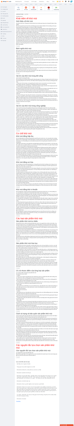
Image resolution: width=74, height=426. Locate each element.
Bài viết (3, 18)
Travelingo (4, 33)
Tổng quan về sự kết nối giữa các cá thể (26, 366)
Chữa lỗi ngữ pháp (5, 15)
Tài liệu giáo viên (5, 13)
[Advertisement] (66, 22)
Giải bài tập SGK (18, 1)
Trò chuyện (26, 1)
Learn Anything (5, 24)
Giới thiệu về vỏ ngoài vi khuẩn (23, 364)
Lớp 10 (60, 4)
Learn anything (19, 14)
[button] (71, 1)
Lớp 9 (55, 4)
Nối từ (3, 36)
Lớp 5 (36, 4)
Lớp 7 (46, 4)
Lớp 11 (65, 4)
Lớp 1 (17, 4)
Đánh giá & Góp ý (5, 22)
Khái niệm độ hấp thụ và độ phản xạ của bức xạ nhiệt (29, 369)
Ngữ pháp (4, 20)
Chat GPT (4, 11)
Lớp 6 (41, 4)
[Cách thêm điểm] (60, 1)
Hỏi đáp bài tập (5, 9)
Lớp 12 (70, 4)
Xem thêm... (18, 401)
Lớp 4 (31, 4)
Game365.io (41, 1)
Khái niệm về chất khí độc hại (23, 381)
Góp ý (48, 1)
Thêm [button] (53, 1)
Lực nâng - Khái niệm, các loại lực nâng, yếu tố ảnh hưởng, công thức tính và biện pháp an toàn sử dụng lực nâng (36, 395)
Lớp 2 (21, 4)
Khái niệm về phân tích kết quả (24, 372)
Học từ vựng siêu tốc (5, 27)
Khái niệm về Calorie (21, 398)
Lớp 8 (50, 4)
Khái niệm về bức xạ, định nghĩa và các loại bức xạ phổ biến (30, 384)
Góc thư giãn (34, 1)
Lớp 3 (26, 4)
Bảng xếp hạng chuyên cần (7, 31)
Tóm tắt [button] (18, 46)
